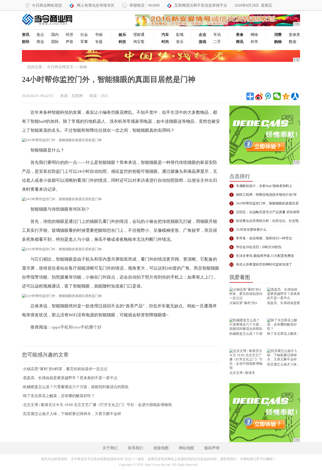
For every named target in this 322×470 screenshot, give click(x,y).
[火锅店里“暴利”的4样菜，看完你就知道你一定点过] (245, 294)
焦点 (40, 35)
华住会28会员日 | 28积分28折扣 (258, 247)
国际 (55, 42)
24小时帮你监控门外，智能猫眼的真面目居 (267, 203)
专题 (99, 42)
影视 (180, 35)
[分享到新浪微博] (259, 96)
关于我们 (110, 448)
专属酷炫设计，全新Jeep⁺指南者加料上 (264, 186)
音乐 (180, 42)
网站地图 (186, 448)
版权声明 (211, 448)
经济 (69, 35)
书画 (99, 35)
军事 (84, 42)
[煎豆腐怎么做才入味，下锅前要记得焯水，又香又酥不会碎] (283, 355)
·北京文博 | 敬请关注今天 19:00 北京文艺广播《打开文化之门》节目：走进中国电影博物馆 (97, 405)
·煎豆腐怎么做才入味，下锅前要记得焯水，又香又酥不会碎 (71, 414)
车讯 (217, 35)
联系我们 (135, 448)
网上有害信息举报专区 (96, 5)
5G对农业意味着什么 (251, 229)
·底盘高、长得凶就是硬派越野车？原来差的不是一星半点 (69, 378)
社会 (84, 35)
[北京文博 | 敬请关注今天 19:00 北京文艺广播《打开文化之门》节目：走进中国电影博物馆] (245, 360)
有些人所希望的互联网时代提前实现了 (264, 264)
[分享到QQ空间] (286, 96)
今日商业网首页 (60, 67)
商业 (40, 42)
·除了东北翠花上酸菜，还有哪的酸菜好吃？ (58, 396)
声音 (69, 42)
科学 (254, 42)
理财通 (138, 35)
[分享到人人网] (295, 96)
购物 (83, 67)
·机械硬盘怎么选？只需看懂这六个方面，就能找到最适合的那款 (75, 387)
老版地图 (161, 448)
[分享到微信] (277, 96)
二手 (217, 42)
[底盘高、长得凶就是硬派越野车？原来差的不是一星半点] (283, 294)
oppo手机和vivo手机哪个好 (77, 327)
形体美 (294, 35)
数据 (292, 42)
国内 (55, 35)
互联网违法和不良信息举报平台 (200, 5)
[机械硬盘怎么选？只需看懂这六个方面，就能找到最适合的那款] (245, 325)
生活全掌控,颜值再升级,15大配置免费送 (265, 256)
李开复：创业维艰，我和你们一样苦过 (264, 238)
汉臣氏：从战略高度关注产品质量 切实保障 (268, 212)
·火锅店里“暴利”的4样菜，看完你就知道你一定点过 (64, 369)
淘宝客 (138, 42)
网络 (254, 35)
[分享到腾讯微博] (268, 96)
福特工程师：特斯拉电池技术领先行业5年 (266, 194)
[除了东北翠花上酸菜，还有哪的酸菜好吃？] (283, 325)
